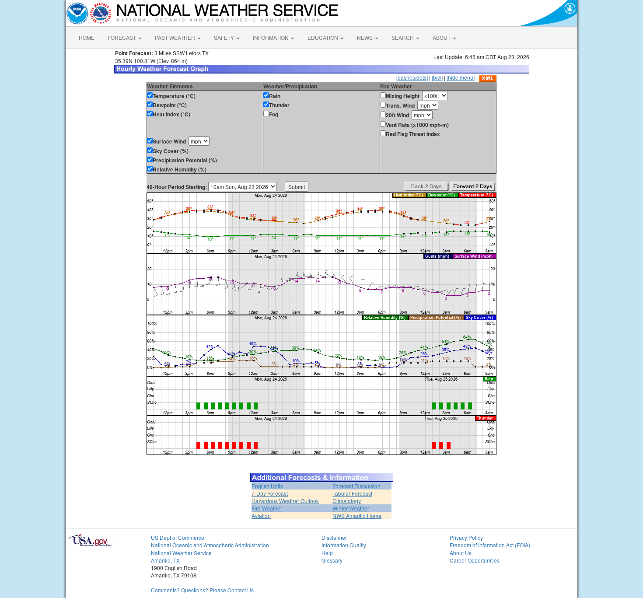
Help (327, 552)
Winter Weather (350, 508)
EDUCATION (323, 37)
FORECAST (122, 37)
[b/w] (437, 77)
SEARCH (403, 37)
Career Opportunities (475, 560)
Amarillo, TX (165, 560)
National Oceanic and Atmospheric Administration (210, 545)
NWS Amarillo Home (356, 515)
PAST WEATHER (175, 37)
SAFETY (224, 37)
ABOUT (442, 37)
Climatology (346, 500)
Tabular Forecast (352, 493)
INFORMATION (271, 37)
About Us (461, 552)
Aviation (261, 515)
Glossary (332, 560)
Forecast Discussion (356, 486)
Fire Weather (267, 508)
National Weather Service (181, 552)
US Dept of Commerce (177, 537)
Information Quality (344, 545)
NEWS (365, 37)
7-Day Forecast (270, 493)
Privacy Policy (466, 537)
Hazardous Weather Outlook (285, 500)
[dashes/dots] (412, 77)
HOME (86, 37)
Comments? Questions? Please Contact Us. (203, 590)
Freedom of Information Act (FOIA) (490, 545)
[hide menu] (461, 77)
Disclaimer (334, 537)
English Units (267, 486)
